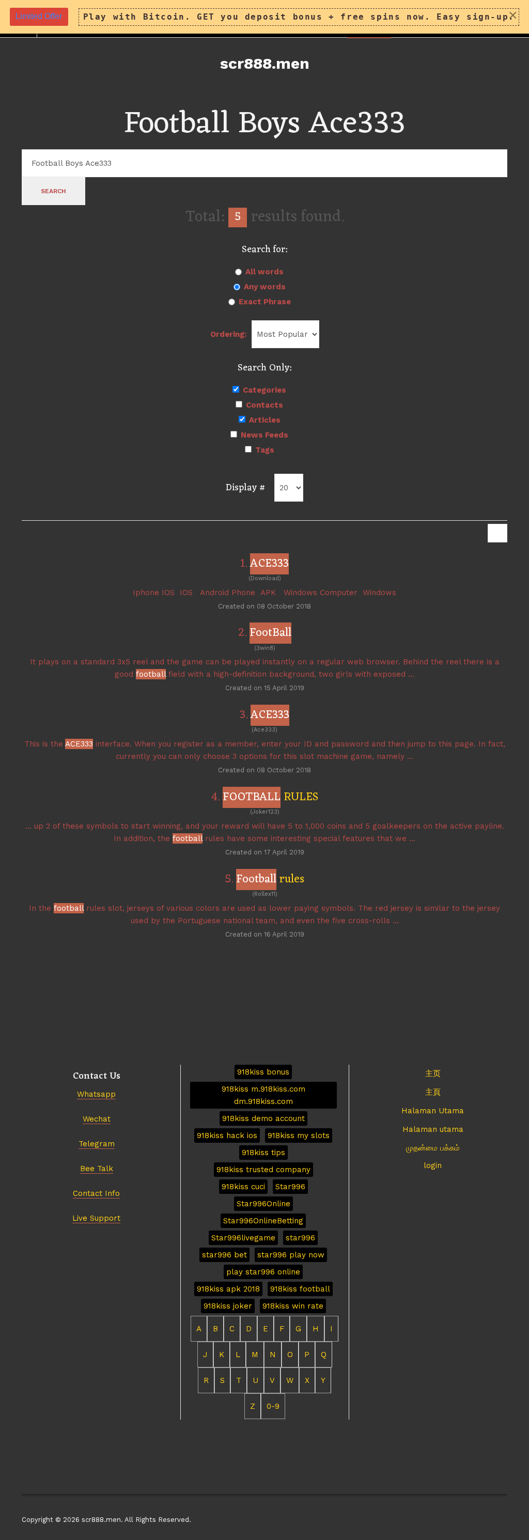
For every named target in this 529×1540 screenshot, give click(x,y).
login (433, 1165)
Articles (265, 420)
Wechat (97, 1119)
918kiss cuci (243, 1186)
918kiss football (300, 1289)
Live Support (96, 1218)
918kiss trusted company (263, 1169)
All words (264, 271)
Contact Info (96, 1193)
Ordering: (228, 334)
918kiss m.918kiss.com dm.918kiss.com (263, 1095)
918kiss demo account (263, 1118)
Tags (264, 450)
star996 (300, 1237)
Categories (264, 390)
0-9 (273, 1406)
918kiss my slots (299, 1135)
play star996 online (263, 1272)
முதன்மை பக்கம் (433, 1148)
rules (270, 879)
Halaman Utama (432, 1110)
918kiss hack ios (227, 1135)
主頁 (433, 1092)
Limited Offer (38, 16)
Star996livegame (243, 1237)
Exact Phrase (265, 301)
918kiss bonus (263, 1072)
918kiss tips (263, 1152)
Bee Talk (96, 1168)
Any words (265, 286)
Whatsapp (96, 1094)
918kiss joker (228, 1306)
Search (53, 191)
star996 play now (290, 1254)
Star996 (290, 1186)
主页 (433, 1073)
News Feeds (264, 435)
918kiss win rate (292, 1306)
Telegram (97, 1143)
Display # (245, 487)
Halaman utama (432, 1129)
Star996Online (263, 1203)
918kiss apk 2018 (228, 1289)
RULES (270, 797)
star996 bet (224, 1254)
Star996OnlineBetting (263, 1220)
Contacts (264, 405)
